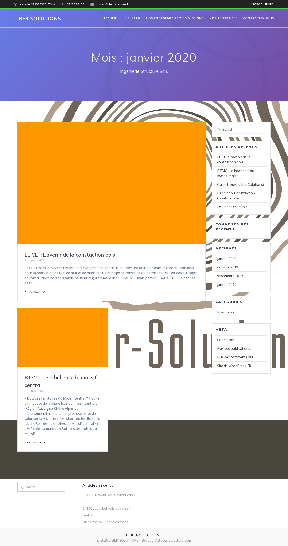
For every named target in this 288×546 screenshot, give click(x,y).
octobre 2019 (227, 267)
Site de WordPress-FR (234, 365)
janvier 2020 (226, 258)
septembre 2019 (230, 276)
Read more (33, 291)
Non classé (225, 312)
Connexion (225, 339)
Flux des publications (233, 348)
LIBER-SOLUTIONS (37, 18)
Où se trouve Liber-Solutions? (240, 184)
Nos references (223, 18)
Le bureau (131, 18)
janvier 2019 (226, 284)
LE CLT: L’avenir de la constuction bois (69, 255)
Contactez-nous (258, 18)
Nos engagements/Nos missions (175, 18)
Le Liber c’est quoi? (232, 207)
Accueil (110, 18)
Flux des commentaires (235, 357)
